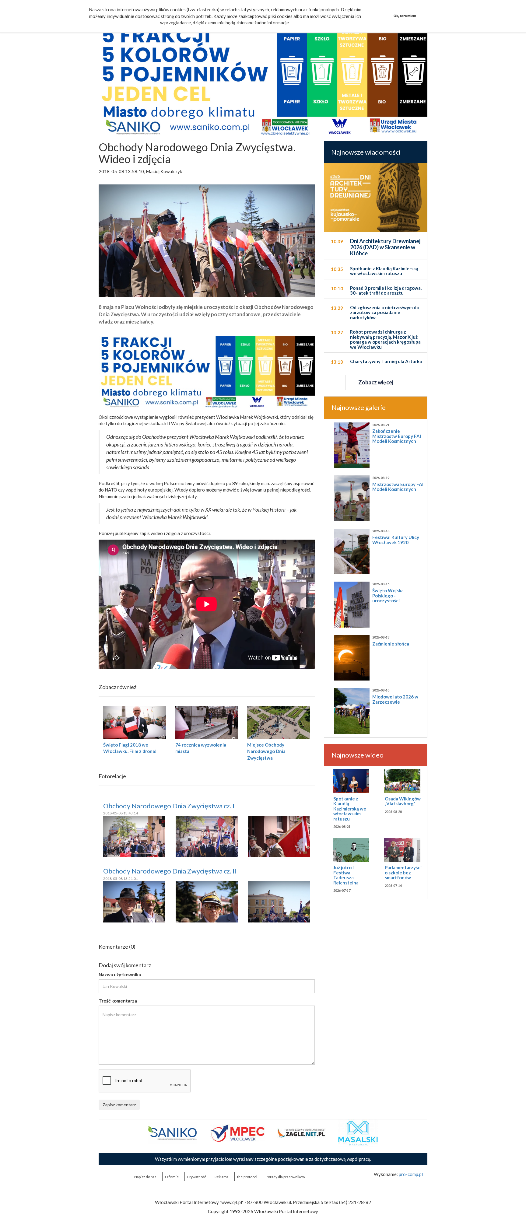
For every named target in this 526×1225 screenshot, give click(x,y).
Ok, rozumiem (405, 16)
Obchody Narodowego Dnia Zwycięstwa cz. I (168, 806)
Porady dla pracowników (285, 1176)
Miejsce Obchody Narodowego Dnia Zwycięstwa (266, 751)
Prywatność (196, 1176)
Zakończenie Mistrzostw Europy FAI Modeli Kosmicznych (396, 436)
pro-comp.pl (411, 1174)
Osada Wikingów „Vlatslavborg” (403, 801)
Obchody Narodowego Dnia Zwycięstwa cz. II (169, 871)
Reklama (222, 1176)
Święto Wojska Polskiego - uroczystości (388, 595)
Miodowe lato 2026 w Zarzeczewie (395, 699)
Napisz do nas (145, 1176)
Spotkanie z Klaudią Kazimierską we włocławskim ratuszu (349, 808)
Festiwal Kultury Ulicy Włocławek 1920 (395, 539)
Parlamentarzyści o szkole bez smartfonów (403, 872)
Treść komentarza (118, 1000)
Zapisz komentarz (119, 1104)
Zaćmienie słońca (390, 643)
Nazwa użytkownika (120, 974)
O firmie (172, 1176)
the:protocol (247, 1176)
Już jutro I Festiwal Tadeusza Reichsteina (346, 875)
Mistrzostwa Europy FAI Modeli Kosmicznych (397, 486)
